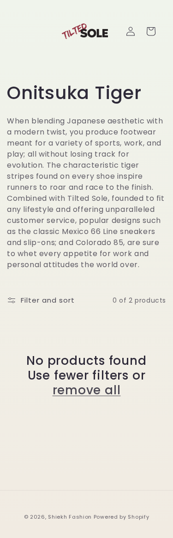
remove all (87, 390)
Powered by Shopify (121, 516)
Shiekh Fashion (70, 516)
